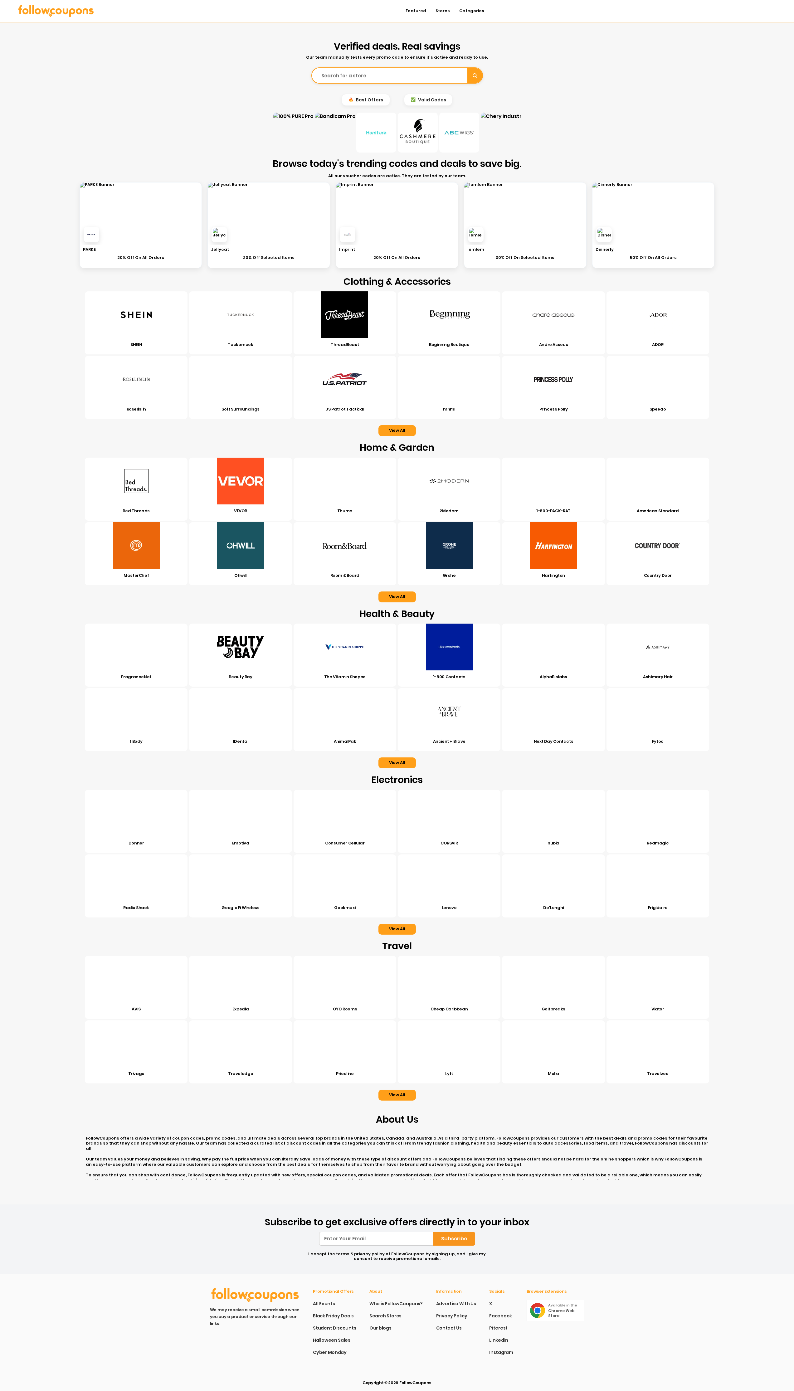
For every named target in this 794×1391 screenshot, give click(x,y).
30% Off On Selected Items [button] (525, 257)
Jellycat (220, 249)
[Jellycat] (219, 234)
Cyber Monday (329, 1352)
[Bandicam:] (335, 133)
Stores (443, 11)
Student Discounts (334, 1328)
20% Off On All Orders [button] (140, 257)
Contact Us (449, 1328)
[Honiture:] (376, 133)
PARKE (89, 249)
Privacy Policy (451, 1316)
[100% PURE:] (293, 133)
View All (397, 430)
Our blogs (380, 1328)
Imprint (347, 249)
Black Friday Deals (333, 1316)
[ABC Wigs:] (459, 133)
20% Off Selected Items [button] (269, 257)
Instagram (501, 1352)
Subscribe (454, 1238)
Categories (471, 11)
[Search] (474, 75)
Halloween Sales (331, 1340)
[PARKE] (91, 234)
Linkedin (498, 1340)
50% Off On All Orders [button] (653, 257)
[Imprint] (347, 234)
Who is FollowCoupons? (396, 1304)
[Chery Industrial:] (501, 133)
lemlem (475, 249)
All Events (324, 1304)
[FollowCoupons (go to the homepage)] (63, 11)
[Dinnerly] (604, 234)
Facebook (500, 1316)
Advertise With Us (456, 1304)
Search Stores (385, 1316)
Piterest (498, 1328)
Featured (416, 11)
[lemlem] (476, 234)
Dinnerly (605, 249)
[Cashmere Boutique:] (418, 133)
